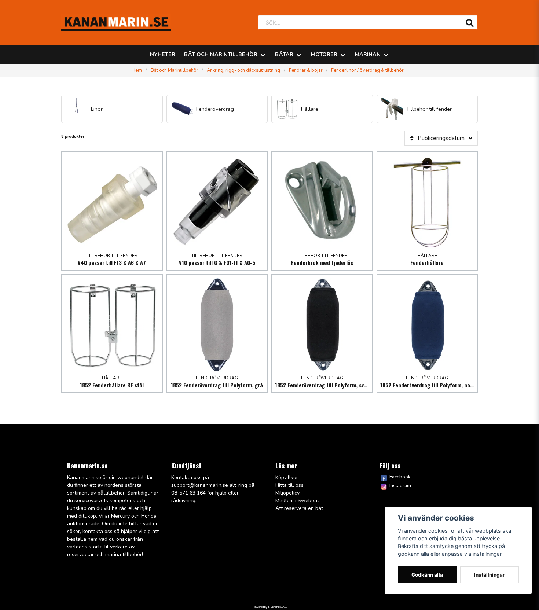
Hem (137, 70)
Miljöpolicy (287, 492)
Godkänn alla (427, 575)
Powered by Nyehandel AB (270, 607)
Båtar (284, 54)
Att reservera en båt (299, 508)
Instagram (400, 485)
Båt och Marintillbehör (220, 54)
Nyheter (162, 54)
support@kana (188, 485)
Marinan (368, 54)
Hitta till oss (289, 485)
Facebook (399, 477)
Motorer (324, 54)
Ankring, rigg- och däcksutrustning (243, 70)
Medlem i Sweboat (297, 500)
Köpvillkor (286, 477)
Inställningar (489, 575)
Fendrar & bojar (306, 70)
